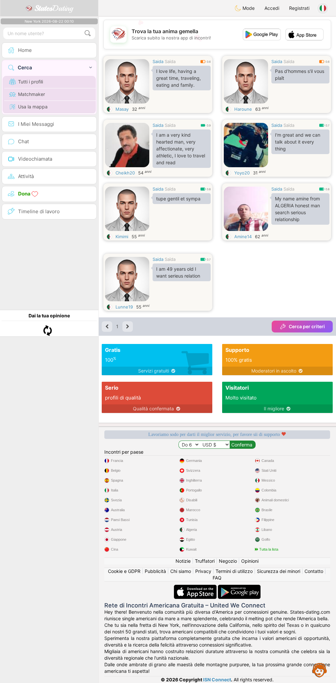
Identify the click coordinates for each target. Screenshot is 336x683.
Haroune (243, 109)
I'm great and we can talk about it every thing (297, 141)
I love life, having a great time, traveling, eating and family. (178, 78)
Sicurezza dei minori (278, 571)
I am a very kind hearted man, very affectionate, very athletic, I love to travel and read (180, 148)
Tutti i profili (30, 81)
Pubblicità (155, 571)
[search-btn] (87, 33)
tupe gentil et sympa (178, 198)
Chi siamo (180, 571)
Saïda (170, 61)
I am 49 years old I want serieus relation (178, 272)
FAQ (217, 578)
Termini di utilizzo (234, 571)
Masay (122, 109)
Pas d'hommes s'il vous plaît (299, 74)
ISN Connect (217, 679)
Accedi (271, 8)
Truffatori (205, 561)
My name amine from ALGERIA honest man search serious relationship (297, 209)
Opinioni (250, 561)
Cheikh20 (125, 172)
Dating (53, 8)
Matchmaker (31, 94)
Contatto (313, 571)
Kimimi (122, 236)
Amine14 (243, 236)
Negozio (228, 561)
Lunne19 (124, 306)
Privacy (203, 571)
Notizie (183, 561)
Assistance (319, 670)
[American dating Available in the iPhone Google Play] (239, 588)
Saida (158, 61)
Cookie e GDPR (124, 571)
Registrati (299, 8)
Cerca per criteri (307, 326)
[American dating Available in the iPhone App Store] (196, 588)
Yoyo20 (242, 172)
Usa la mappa (33, 106)
